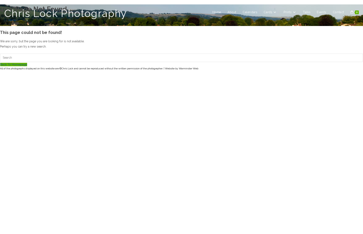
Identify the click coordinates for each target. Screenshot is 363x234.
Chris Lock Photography (65, 13)
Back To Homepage (13, 64)
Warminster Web (188, 68)
